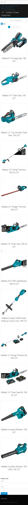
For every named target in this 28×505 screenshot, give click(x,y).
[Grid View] (2, 24)
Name (2, 486)
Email (2, 481)
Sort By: (12, 20)
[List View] (4, 24)
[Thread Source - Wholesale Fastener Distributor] (4, 498)
